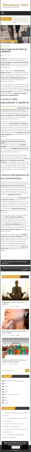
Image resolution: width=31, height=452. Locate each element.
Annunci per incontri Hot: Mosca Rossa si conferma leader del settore (14, 361)
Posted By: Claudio (6, 55)
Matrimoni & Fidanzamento (11, 394)
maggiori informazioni (17, 445)
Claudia (15, 306)
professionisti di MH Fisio (7, 108)
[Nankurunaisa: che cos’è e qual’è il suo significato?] (15, 290)
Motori (6, 400)
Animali (6, 386)
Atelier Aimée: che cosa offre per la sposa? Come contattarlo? (15, 268)
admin (13, 364)
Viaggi (6, 402)
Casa (5, 389)
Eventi (5, 391)
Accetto (16, 447)
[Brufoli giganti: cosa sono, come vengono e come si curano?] (15, 319)
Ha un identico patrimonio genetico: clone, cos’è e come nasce (21, 20)
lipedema (3, 171)
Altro (5, 383)
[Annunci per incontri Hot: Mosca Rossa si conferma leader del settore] (15, 348)
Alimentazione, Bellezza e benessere (9, 41)
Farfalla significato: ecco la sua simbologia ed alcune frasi (14, 262)
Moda (5, 397)
